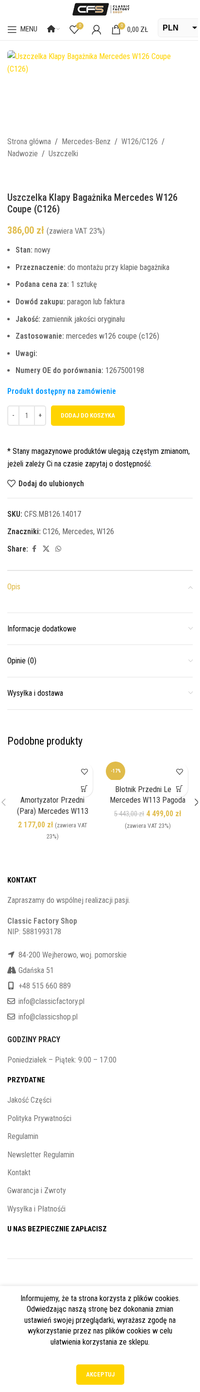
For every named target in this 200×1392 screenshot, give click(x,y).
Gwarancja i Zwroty (36, 1190)
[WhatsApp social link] (58, 548)
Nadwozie (22, 153)
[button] (84, 788)
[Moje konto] (96, 29)
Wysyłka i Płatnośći (36, 1208)
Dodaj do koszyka (88, 415)
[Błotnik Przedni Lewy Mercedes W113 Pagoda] (147, 769)
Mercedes (77, 531)
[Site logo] (100, 8)
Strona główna (29, 141)
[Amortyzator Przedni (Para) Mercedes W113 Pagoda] (52, 774)
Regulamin (22, 1136)
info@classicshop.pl (48, 1016)
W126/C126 (139, 141)
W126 (105, 531)
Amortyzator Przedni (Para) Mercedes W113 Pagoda (52, 810)
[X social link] (46, 548)
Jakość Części (29, 1100)
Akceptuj (100, 1374)
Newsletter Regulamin (40, 1154)
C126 (51, 531)
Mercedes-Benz (86, 141)
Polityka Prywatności (39, 1118)
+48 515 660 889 (44, 985)
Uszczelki (63, 153)
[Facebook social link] (34, 548)
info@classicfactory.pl (51, 1001)
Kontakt (19, 1172)
